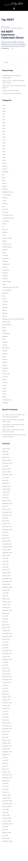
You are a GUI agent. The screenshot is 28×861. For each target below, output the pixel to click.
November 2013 (7, 702)
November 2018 (7, 581)
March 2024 (5, 483)
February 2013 (6, 723)
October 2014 (6, 682)
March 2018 (5, 599)
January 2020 (6, 541)
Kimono (4, 299)
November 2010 (7, 777)
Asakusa (4, 166)
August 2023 (6, 492)
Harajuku (5, 261)
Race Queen (5, 348)
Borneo (4, 183)
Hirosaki (4, 267)
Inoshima (5, 278)
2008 (3, 108)
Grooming (5, 255)
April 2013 (5, 717)
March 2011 (5, 769)
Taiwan (4, 379)
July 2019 (5, 558)
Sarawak (4, 353)
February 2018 (6, 601)
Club (3, 206)
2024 (3, 154)
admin (4, 419)
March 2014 (5, 694)
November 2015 (7, 653)
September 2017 (7, 610)
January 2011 (6, 772)
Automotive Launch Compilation (11, 93)
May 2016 (5, 645)
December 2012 (7, 726)
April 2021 (5, 518)
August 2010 (6, 780)
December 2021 (7, 512)
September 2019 (7, 552)
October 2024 (6, 472)
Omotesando (6, 333)
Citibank (4, 203)
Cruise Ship (5, 221)
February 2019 (6, 573)
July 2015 (5, 662)
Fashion (4, 241)
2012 (3, 120)
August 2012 (6, 731)
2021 (3, 146)
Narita (4, 327)
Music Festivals (6, 325)
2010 (3, 114)
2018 (3, 137)
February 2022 (6, 509)
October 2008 (6, 821)
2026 (3, 160)
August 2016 (6, 639)
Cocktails (5, 209)
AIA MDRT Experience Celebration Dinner (12, 34)
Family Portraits (7, 238)
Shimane (4, 362)
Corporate (7, 28)
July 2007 (5, 835)
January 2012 (6, 743)
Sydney (24, 858)
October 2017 (6, 607)
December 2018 (7, 578)
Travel (4, 394)
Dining (4, 224)
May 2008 (5, 829)
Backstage (5, 172)
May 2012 (5, 734)
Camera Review (7, 195)
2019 (3, 140)
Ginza (4, 252)
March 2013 (5, 720)
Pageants (5, 336)
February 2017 (6, 627)
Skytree (4, 371)
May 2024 (5, 480)
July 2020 (5, 532)
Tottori (4, 391)
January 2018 (6, 604)
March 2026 (5, 457)
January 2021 (6, 523)
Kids (3, 296)
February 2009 (6, 818)
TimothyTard (6, 424)
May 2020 (5, 535)
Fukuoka (4, 250)
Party (4, 339)
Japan (4, 284)
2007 (3, 105)
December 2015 (7, 650)
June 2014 (5, 685)
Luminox (4, 304)
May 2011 (5, 763)
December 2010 (7, 775)
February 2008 (6, 832)
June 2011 (5, 760)
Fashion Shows (6, 244)
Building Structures (7, 192)
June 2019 (5, 561)
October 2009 (6, 806)
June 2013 (5, 714)
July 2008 (5, 827)
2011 (3, 117)
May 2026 (5, 451)
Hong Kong (5, 270)
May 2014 (5, 688)
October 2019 (6, 549)
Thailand (4, 382)
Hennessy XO (6, 264)
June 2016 (5, 642)
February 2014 (6, 697)
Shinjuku (4, 365)
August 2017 (6, 613)
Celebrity (5, 198)
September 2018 (7, 587)
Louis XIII (5, 301)
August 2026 (6, 448)
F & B (3, 235)
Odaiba (4, 330)
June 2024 (5, 477)
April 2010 (5, 789)
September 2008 (7, 824)
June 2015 (5, 665)
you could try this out (8, 414)
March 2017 (5, 624)
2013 (3, 123)
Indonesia (5, 276)
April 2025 (5, 466)
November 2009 (7, 803)
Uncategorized (6, 400)
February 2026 (6, 460)
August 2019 (6, 555)
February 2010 (6, 795)
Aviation (4, 169)
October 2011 (6, 749)
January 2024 (6, 489)
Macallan (5, 307)
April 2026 (5, 454)
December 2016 (7, 633)
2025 (3, 157)
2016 (3, 131)
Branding (5, 189)
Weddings (5, 402)
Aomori (4, 163)
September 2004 (7, 841)
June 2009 (5, 809)
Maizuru (4, 310)
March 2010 (5, 792)
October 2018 (6, 584)
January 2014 (6, 700)
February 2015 (6, 671)
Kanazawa (5, 293)
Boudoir (4, 186)
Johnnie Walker (6, 290)
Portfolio (5, 342)
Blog (3, 180)
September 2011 (7, 752)
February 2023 (6, 500)
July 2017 (5, 616)
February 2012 (6, 740)
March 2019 (5, 570)
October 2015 (6, 656)
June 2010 (5, 786)
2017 (3, 134)
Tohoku (4, 385)
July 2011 (5, 757)
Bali (3, 174)
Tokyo (4, 388)
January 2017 (6, 630)
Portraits (4, 345)
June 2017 (5, 619)
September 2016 (7, 636)
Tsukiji (4, 397)
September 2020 (7, 529)
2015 (3, 128)
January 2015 (6, 674)
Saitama (4, 350)
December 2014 (7, 676)
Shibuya (4, 359)
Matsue (4, 316)
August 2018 (6, 590)
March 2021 (5, 521)
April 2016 (5, 648)
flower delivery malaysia (9, 434)
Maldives (5, 313)
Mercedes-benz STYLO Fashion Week (13, 319)
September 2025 (7, 463)
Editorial (4, 232)
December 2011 (6, 746)
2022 (3, 148)
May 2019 (5, 564)
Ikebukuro (5, 273)
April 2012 (5, 737)
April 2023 (5, 498)
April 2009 (5, 812)
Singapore (5, 368)
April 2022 (5, 506)
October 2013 (6, 705)
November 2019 (7, 547)
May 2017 (5, 622)
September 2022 (7, 503)
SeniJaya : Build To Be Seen (10, 90)
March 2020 (5, 538)
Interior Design (6, 281)
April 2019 (5, 567)
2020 (3, 143)
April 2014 (5, 691)
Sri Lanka (5, 376)
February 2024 (6, 486)
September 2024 (7, 474)
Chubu (4, 200)
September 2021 (7, 515)
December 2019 (7, 544)
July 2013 (5, 711)
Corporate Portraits (8, 218)
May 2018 (5, 596)
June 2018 (5, 593)
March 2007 (5, 838)
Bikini (3, 177)
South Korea (5, 374)
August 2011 (5, 754)
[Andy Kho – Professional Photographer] (14, 3)
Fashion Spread (6, 247)
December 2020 (7, 526)
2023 (3, 151)
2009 (3, 111)
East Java (5, 229)
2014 (2, 28)
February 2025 (6, 469)
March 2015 (5, 668)
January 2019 (6, 575)
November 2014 (7, 679)
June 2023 (5, 495)
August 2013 (6, 708)
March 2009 (5, 815)
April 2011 (5, 766)
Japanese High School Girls (10, 287)
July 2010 (5, 783)
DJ (3, 226)
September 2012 (7, 728)
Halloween (5, 258)
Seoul (4, 356)
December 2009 (7, 801)
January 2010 (6, 798)
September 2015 (7, 659)
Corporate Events (17, 28)
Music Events (6, 322)
